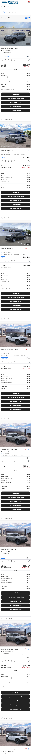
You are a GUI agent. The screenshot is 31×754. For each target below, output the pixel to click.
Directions (6, 6)
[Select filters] (26, 18)
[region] (15, 81)
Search (25, 12)
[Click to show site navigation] (28, 7)
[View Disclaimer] (14, 60)
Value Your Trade (15, 102)
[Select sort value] (29, 18)
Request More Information (15, 98)
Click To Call (15, 94)
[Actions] (28, 48)
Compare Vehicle (8, 119)
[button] (1, 7)
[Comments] (29, 60)
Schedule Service (15, 110)
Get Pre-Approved (15, 106)
